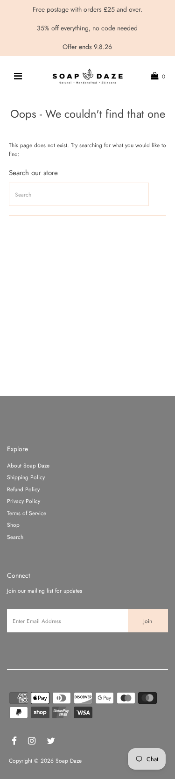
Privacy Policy (23, 501)
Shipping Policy (26, 477)
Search (15, 537)
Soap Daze (69, 761)
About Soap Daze (28, 465)
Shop (13, 525)
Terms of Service (26, 513)
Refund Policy (23, 489)
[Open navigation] (17, 76)
